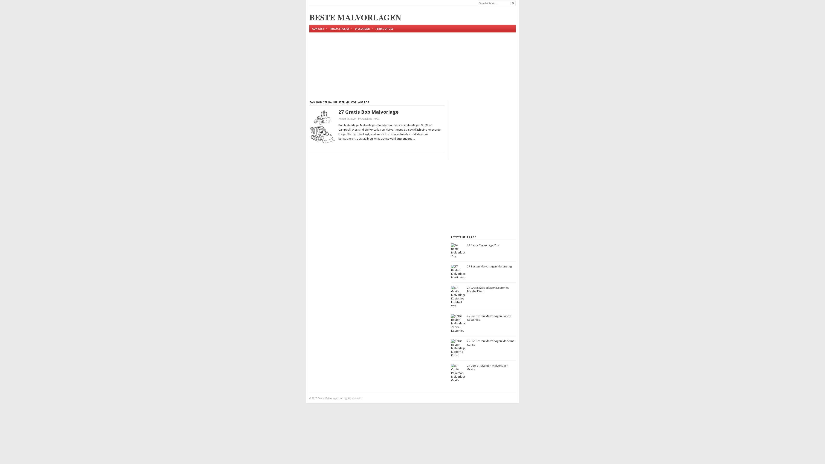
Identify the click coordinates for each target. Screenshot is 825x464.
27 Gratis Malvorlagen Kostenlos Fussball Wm (488, 289)
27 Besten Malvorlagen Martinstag (489, 266)
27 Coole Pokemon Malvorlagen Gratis (487, 367)
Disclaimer (362, 28)
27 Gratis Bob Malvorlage (368, 111)
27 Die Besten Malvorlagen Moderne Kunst (491, 342)
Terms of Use (384, 28)
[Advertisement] (412, 63)
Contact (318, 28)
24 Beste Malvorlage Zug (483, 245)
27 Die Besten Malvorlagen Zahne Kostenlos (489, 318)
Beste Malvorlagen (328, 398)
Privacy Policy (339, 28)
